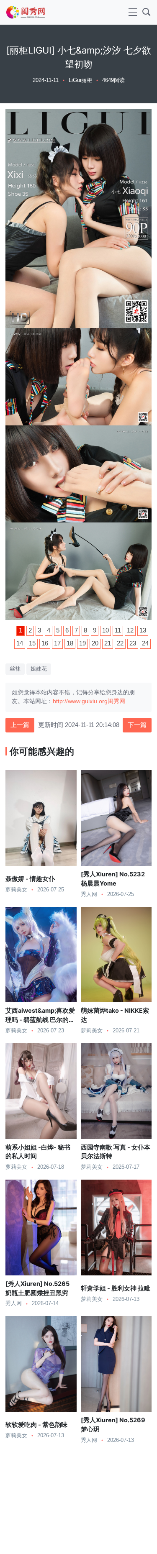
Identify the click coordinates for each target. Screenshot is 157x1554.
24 (145, 643)
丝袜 (15, 669)
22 (120, 643)
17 (57, 643)
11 (118, 630)
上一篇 (19, 725)
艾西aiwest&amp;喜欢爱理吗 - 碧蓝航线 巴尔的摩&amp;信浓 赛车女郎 (40, 1020)
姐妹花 (39, 669)
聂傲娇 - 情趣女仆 (30, 879)
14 (19, 643)
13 (142, 630)
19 (82, 643)
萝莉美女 (16, 890)
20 (95, 643)
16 (44, 643)
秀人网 (89, 894)
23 (132, 643)
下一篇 (137, 725)
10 (105, 630)
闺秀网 (116, 701)
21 (107, 643)
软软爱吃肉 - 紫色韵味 (36, 1425)
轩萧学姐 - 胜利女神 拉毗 (115, 1288)
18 (70, 643)
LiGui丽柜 (80, 80)
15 (32, 643)
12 (130, 630)
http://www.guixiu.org (80, 701)
